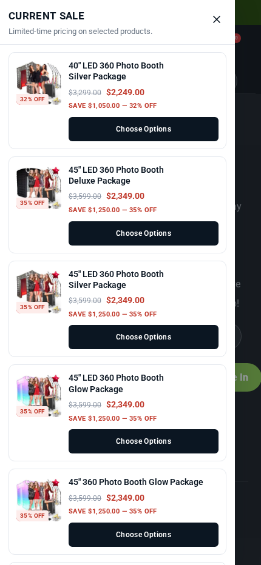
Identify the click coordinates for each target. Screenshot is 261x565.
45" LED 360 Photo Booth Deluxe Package (116, 175)
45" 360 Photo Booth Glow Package (136, 482)
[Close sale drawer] (216, 19)
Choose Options (143, 129)
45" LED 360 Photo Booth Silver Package (116, 279)
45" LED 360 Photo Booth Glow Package (116, 383)
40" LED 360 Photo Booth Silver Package (116, 71)
